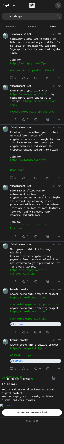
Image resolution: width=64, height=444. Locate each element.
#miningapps (24, 304)
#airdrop (15, 70)
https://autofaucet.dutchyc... (30, 160)
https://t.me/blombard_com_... (30, 297)
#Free (39, 70)
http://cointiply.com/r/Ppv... (30, 63)
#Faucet (49, 70)
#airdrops (29, 70)
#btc (13, 304)
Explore (9, 5)
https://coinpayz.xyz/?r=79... (30, 94)
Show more (32, 421)
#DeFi (13, 355)
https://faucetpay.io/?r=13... (30, 270)
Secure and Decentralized (32, 412)
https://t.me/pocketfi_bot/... (30, 348)
